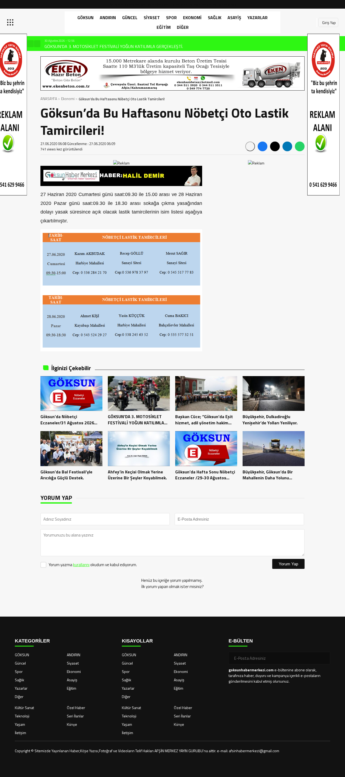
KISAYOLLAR (137, 641)
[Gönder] (324, 658)
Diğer (183, 27)
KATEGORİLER (32, 641)
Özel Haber (76, 707)
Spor (171, 17)
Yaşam (20, 724)
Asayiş (234, 17)
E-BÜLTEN (241, 641)
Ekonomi (192, 17)
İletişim (20, 732)
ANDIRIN (108, 17)
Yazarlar (257, 17)
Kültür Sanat (24, 707)
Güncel (129, 17)
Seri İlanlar (75, 716)
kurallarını (81, 565)
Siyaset (152, 17)
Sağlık (214, 17)
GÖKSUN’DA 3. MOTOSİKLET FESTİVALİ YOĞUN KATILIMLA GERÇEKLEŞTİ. (106, 46)
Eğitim (164, 27)
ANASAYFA (48, 98)
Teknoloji (22, 716)
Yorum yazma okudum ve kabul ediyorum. (93, 565)
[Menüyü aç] (10, 22)
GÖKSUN (85, 17)
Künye (72, 724)
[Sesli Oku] (250, 146)
